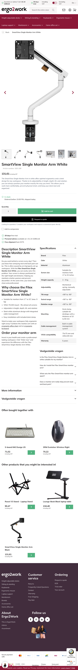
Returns (31, 584)
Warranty (31, 594)
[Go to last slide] (5, 92)
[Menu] (75, 649)
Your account (59, 590)
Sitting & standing (31, 18)
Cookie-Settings (69, 665)
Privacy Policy (43, 665)
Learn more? (65, 668)
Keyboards (47, 18)
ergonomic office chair (10, 326)
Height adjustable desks (11, 18)
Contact (31, 590)
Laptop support (7, 25)
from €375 (14, 242)
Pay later (31, 600)
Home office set (52, 25)
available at (16, 239)
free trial (11, 236)
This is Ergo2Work (8, 622)
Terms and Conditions (55, 665)
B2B (56, 583)
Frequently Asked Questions (38, 587)
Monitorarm (22, 25)
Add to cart (48, 211)
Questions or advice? (11, 2)
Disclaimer (35, 665)
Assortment (6, 628)
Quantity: (5, 207)
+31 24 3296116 (33, 239)
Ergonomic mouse (63, 18)
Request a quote (40, 219)
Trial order (58, 587)
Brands (4, 600)
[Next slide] (72, 92)
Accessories (36, 25)
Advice (4, 625)
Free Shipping (33, 597)
